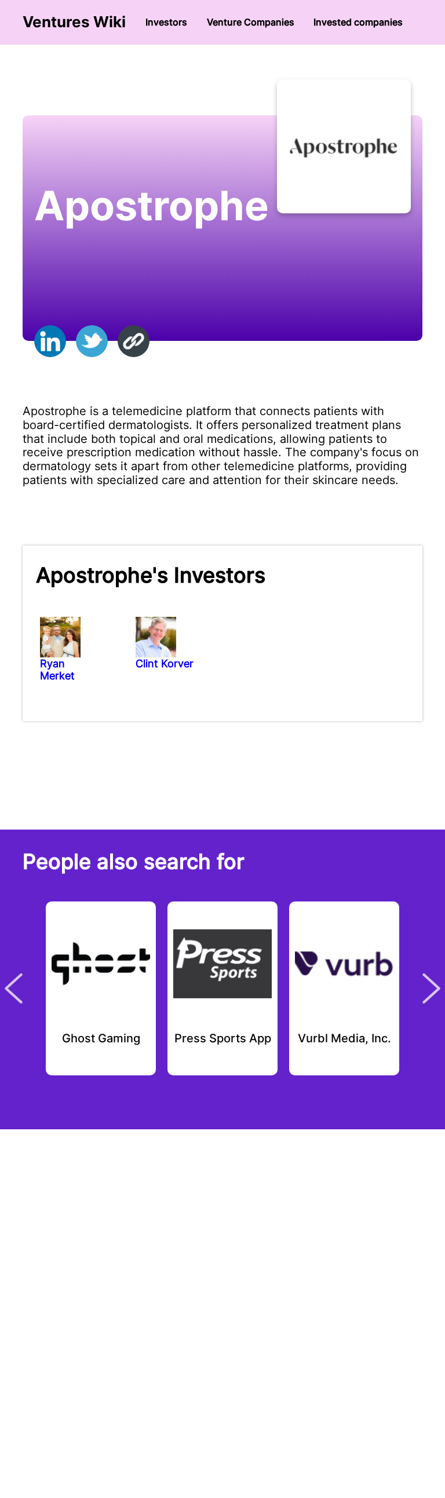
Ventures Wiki (74, 22)
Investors (166, 22)
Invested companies (358, 22)
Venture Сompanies (250, 22)
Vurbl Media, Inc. (344, 1038)
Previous (13, 988)
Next (431, 988)
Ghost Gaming (101, 1038)
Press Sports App (222, 1038)
